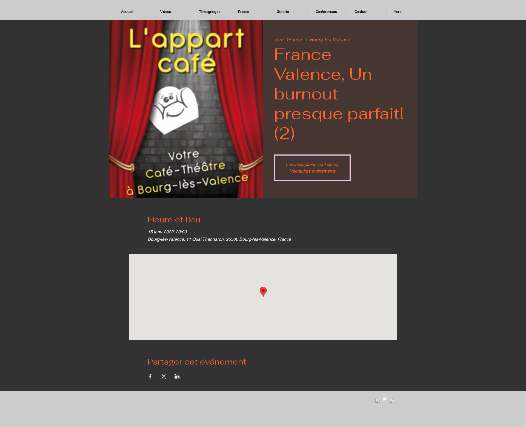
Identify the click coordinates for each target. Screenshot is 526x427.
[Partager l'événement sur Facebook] (150, 376)
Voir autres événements (312, 171)
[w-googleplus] (392, 401)
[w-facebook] (377, 401)
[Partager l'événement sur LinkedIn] (177, 376)
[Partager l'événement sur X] (163, 376)
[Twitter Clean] (384, 399)
